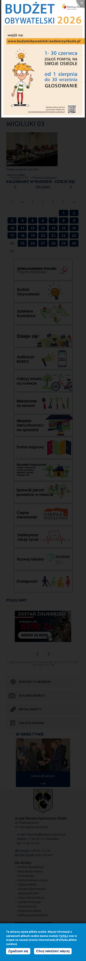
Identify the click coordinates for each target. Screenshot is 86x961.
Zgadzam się (18, 951)
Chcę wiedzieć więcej (53, 951)
